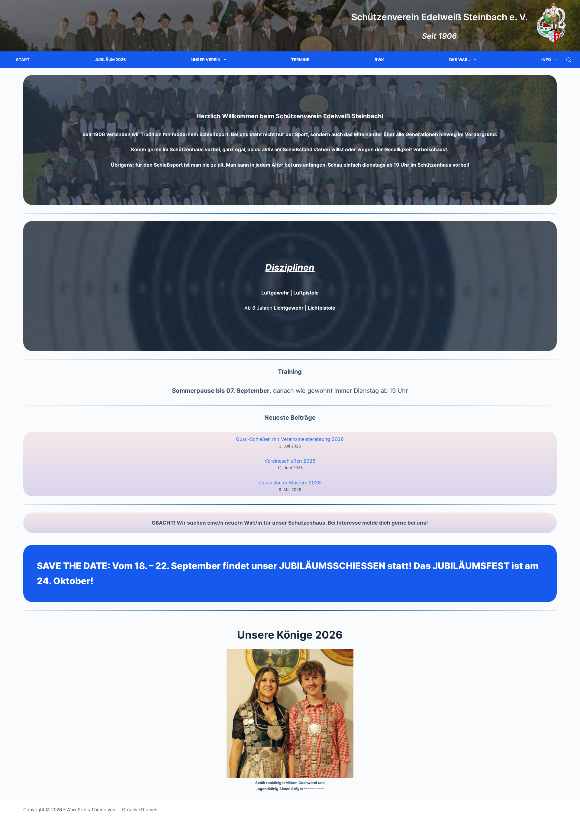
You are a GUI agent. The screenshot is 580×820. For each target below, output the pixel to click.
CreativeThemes (139, 809)
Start (23, 59)
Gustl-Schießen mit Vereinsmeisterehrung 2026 (290, 439)
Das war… (460, 59)
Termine (300, 59)
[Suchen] (568, 59)
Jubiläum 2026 (110, 59)
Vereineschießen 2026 (290, 461)
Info (546, 59)
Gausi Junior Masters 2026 (290, 483)
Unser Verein (206, 59)
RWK (379, 59)
